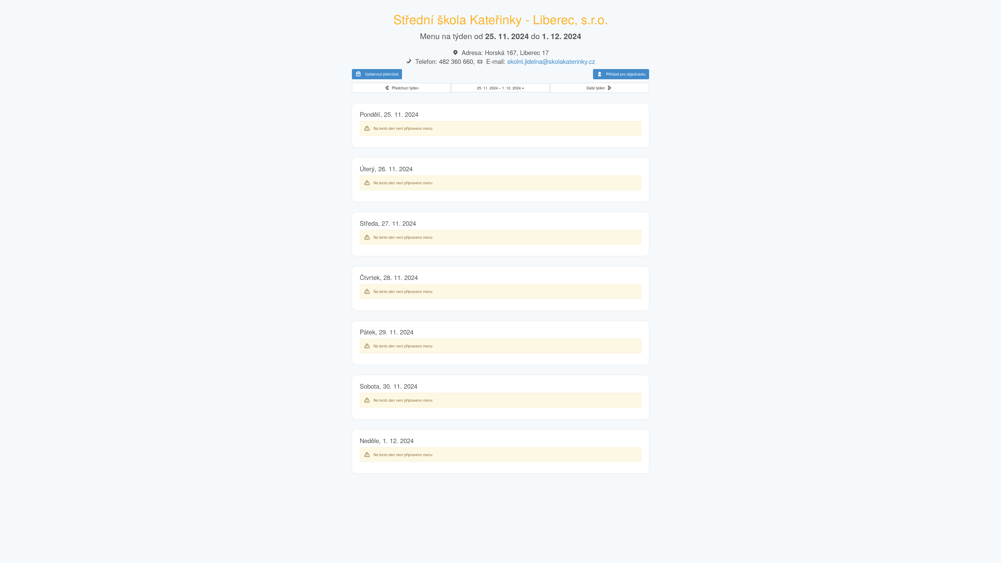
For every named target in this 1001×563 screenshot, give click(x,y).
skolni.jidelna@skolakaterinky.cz (551, 61)
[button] (401, 88)
